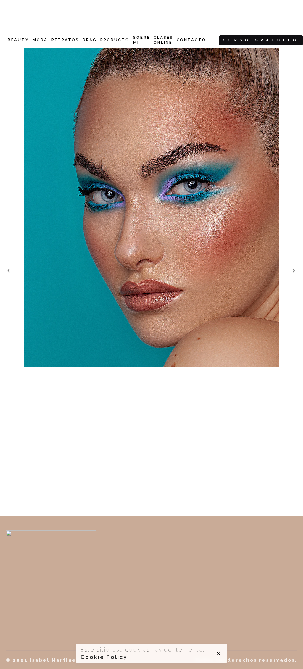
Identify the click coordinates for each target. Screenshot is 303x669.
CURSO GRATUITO (261, 40)
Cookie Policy (103, 657)
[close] (218, 653)
